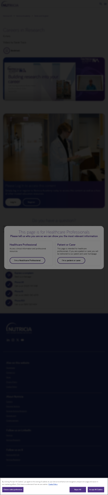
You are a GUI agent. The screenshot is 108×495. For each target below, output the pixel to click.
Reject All (77, 489)
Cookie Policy (53, 484)
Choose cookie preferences (13, 489)
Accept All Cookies (95, 489)
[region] (54, 486)
